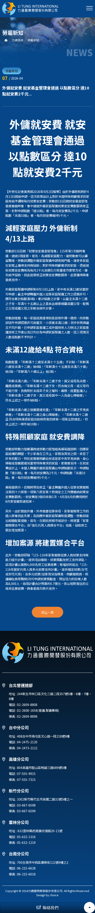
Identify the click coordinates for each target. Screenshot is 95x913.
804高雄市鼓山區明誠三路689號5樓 (41, 767)
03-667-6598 (26, 805)
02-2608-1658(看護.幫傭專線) (38, 710)
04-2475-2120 (27, 742)
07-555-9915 (26, 773)
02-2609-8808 (27, 704)
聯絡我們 (51, 907)
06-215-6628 (26, 868)
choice (54, 895)
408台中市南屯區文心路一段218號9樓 (43, 736)
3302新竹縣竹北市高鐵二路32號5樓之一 (45, 799)
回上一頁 (47, 612)
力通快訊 (17, 40)
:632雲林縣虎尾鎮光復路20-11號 (39, 830)
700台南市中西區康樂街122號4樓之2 (42, 862)
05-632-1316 (26, 836)
